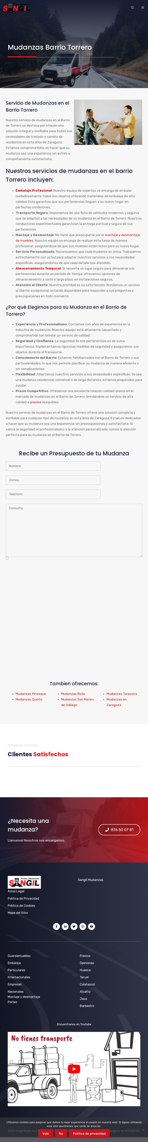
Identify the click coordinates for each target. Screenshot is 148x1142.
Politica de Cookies (21, 905)
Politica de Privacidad (23, 898)
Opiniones (87, 963)
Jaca (83, 999)
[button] (132, 7)
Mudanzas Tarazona (122, 694)
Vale (45, 1133)
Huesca (85, 970)
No (61, 1133)
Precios (85, 956)
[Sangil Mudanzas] (17, 7)
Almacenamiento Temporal (38, 268)
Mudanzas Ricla (73, 694)
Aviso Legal (16, 891)
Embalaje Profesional (34, 190)
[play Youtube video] (74, 1069)
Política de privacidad (89, 1133)
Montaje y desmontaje (24, 997)
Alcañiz (85, 991)
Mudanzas (95, 880)
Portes (12, 1002)
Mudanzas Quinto (29, 699)
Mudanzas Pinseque (31, 694)
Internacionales (19, 977)
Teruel (84, 977)
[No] (143, 1130)
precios (35, 402)
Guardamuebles (19, 956)
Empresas (15, 984)
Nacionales (16, 991)
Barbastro (87, 1006)
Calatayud (87, 984)
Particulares (16, 970)
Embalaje (14, 963)
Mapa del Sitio (18, 913)
